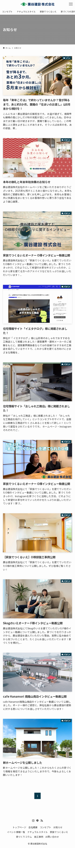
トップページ (19, 827)
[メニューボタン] (71, 4)
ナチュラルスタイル (37, 832)
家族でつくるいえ (59, 832)
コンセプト (45, 827)
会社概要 (33, 827)
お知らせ (57, 827)
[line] (37, 820)
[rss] (41, 820)
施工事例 (38, 836)
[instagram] (33, 820)
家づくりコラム (24, 836)
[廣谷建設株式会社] (37, 4)
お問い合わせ (52, 836)
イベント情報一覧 (16, 832)
